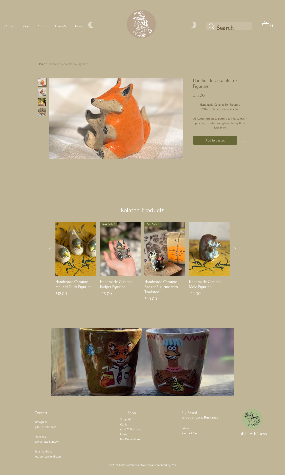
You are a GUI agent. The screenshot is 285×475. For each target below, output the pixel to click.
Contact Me (189, 433)
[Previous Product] (50, 249)
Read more (220, 127)
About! (186, 428)
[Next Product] (235, 249)
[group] (143, 262)
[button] (269, 24)
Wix (173, 465)
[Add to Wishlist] (243, 140)
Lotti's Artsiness (252, 433)
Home (41, 64)
